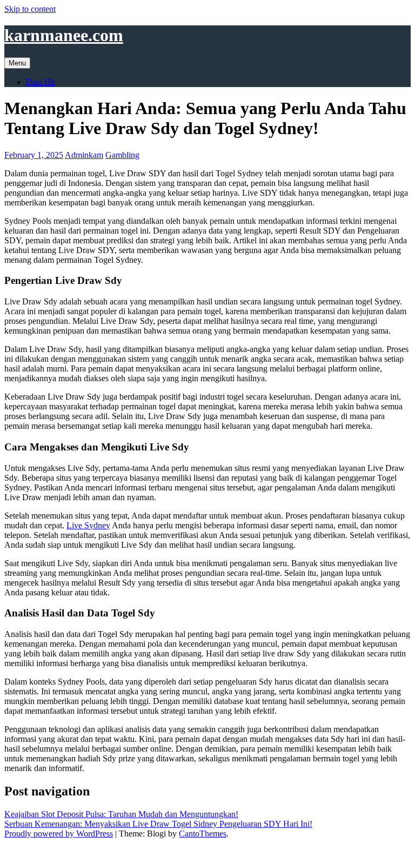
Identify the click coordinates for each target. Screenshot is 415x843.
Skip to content (30, 9)
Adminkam (84, 155)
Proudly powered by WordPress (58, 833)
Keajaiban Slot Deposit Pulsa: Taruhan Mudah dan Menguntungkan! (121, 814)
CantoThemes (202, 833)
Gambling (122, 155)
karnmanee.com (63, 35)
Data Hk (40, 82)
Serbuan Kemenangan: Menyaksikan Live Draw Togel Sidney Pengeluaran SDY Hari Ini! (158, 823)
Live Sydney (88, 525)
